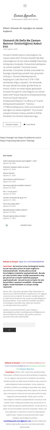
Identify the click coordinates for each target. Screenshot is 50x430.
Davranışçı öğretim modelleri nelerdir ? (17, 185)
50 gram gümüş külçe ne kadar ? (14, 216)
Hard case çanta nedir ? (11, 204)
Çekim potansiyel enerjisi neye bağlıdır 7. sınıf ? (20, 161)
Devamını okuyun (13, 125)
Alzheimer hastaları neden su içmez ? (16, 167)
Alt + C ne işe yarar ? (10, 191)
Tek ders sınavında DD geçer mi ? (15, 198)
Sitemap (30, 140)
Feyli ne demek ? (9, 173)
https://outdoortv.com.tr (29, 137)
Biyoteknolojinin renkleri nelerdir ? (15, 210)
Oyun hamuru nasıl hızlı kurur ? (14, 179)
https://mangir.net (9, 137)
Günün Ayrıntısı (25, 15)
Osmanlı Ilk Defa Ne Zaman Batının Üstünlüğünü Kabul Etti (22, 43)
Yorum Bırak (30, 124)
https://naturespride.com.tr (13, 140)
